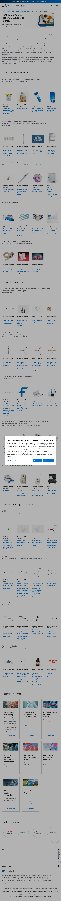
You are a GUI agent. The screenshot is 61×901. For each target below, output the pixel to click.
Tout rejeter (37, 460)
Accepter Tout (48, 460)
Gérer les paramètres (12, 460)
